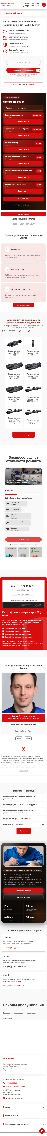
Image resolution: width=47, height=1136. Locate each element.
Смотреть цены (23, 897)
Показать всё (23, 199)
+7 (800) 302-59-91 (32, 6)
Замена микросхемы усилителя (18, 170)
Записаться (22, 121)
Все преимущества (23, 305)
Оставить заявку (24, 891)
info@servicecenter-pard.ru (15, 985)
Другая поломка (23, 214)
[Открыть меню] (44, 5)
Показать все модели (23, 435)
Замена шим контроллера (15, 184)
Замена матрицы (12, 143)
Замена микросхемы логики (17, 157)
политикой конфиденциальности (27, 75)
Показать (23, 831)
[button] (19, 738)
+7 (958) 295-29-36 (32, 3)
